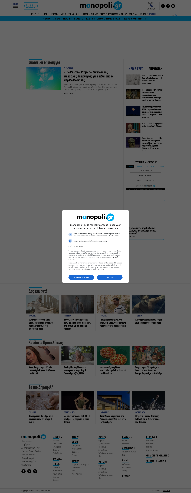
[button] (95, 246)
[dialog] (95, 246)
